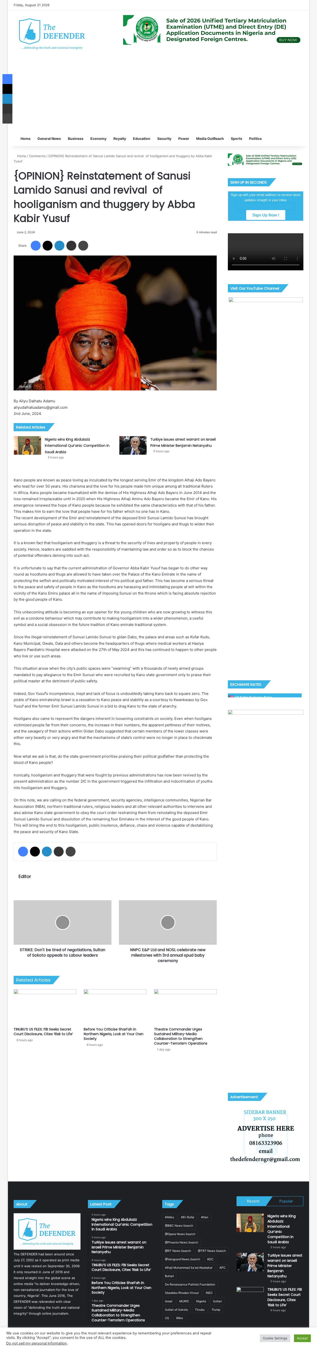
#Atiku (169, 1217)
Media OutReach (210, 138)
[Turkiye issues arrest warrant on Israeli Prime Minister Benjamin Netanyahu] (133, 445)
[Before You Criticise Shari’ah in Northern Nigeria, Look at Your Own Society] (115, 1007)
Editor (25, 876)
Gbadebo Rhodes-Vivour (182, 1293)
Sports (236, 138)
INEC (209, 1293)
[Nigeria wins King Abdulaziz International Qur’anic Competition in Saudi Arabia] (27, 445)
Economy (98, 138)
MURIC (184, 1301)
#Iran (204, 1217)
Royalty (119, 138)
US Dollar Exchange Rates (253, 697)
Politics (255, 138)
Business (75, 138)
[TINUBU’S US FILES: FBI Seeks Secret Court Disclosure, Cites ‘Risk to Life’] (45, 1007)
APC (222, 1267)
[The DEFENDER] (52, 34)
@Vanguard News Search (182, 1259)
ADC (210, 1259)
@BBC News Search (179, 1225)
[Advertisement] (158, 94)
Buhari (169, 1276)
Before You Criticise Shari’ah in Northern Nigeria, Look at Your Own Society (113, 1034)
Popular (286, 1201)
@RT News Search (178, 1251)
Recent (253, 1201)
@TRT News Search (212, 1251)
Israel (168, 1301)
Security (164, 138)
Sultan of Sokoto (176, 1309)
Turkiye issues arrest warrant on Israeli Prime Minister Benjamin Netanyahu (284, 1266)
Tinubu (200, 1309)
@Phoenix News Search (181, 1242)
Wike (179, 1318)
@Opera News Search (180, 1234)
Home (25, 138)
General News (49, 138)
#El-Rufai (187, 1217)
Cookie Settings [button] (275, 1338)
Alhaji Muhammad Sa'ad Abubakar (188, 1267)
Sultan (217, 1301)
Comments (37, 156)
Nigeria (201, 1301)
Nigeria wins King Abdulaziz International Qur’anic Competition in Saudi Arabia (77, 445)
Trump (215, 1309)
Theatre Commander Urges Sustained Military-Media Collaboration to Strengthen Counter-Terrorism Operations (180, 1036)
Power (183, 138)
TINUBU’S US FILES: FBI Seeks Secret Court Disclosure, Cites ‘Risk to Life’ (43, 1031)
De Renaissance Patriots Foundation (190, 1284)
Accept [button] (302, 1338)
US (167, 1318)
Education (141, 138)
